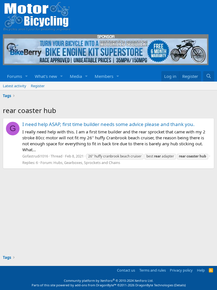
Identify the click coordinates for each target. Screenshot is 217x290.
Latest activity (14, 85)
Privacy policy (181, 270)
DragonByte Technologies (154, 285)
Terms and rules (152, 270)
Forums (14, 76)
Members (104, 76)
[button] (27, 76)
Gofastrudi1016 (35, 156)
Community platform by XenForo (108, 280)
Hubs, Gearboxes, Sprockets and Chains (86, 162)
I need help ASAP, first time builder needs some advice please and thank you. (108, 124)
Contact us (126, 270)
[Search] (208, 76)
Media (76, 76)
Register (38, 85)
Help (201, 270)
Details (180, 285)
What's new (46, 76)
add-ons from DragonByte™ (95, 285)
